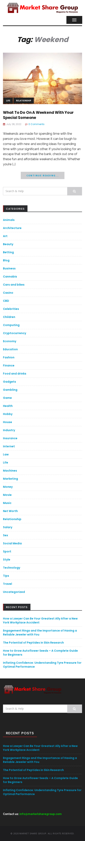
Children (9, 317)
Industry (9, 430)
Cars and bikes (14, 285)
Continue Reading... (42, 175)
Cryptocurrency (14, 333)
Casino (8, 293)
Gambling (10, 390)
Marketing (10, 479)
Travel (7, 584)
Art (5, 236)
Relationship (23, 100)
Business (9, 268)
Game (7, 398)
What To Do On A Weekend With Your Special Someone (38, 115)
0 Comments (36, 124)
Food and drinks (14, 374)
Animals (9, 220)
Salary (7, 527)
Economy (9, 341)
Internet (9, 446)
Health (8, 406)
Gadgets (9, 382)
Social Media (12, 543)
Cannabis (10, 276)
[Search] (74, 191)
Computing (11, 325)
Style (6, 560)
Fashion (8, 357)
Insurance (10, 438)
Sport (7, 551)
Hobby (7, 414)
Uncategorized (14, 592)
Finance (8, 365)
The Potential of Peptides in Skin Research (33, 643)
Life (8, 100)
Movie (7, 495)
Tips (6, 576)
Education (10, 349)
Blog (6, 260)
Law (6, 454)
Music (7, 503)
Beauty (8, 244)
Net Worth (10, 511)
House (7, 422)
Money (8, 487)
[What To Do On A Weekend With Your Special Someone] (42, 78)
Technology (11, 568)
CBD (6, 301)
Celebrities (11, 309)
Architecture (12, 228)
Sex (5, 535)
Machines (10, 471)
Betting (8, 252)
